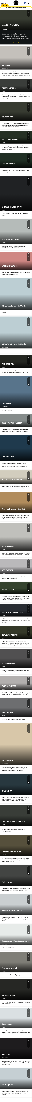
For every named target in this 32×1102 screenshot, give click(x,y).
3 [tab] (18, 42)
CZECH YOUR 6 (10, 24)
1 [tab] (13, 42)
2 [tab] (16, 42)
